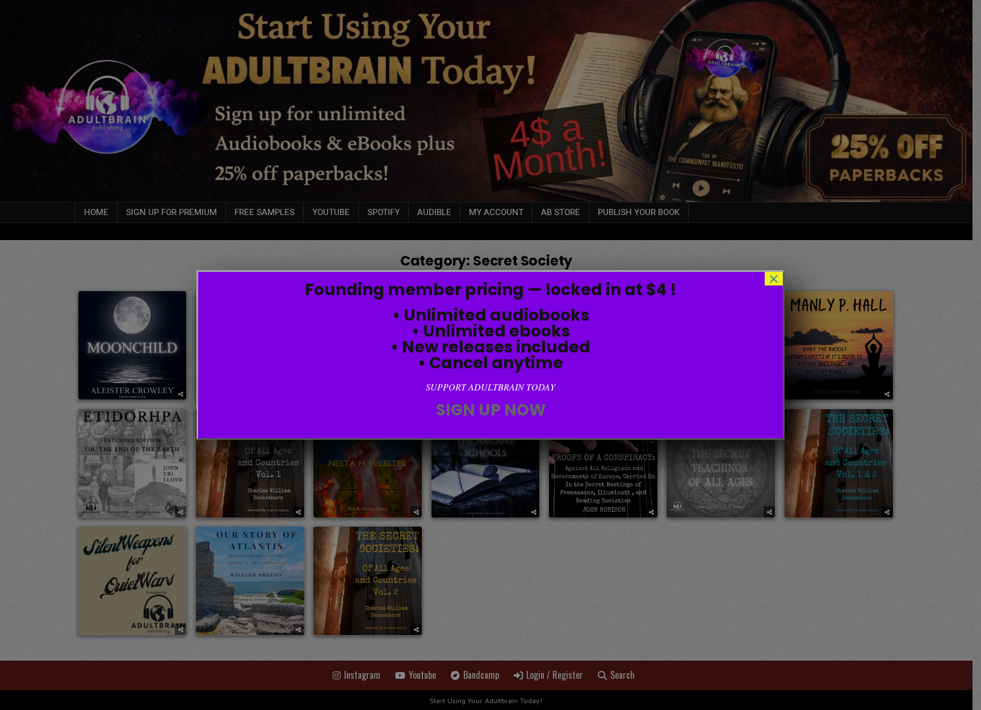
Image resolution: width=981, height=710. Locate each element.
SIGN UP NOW (491, 410)
